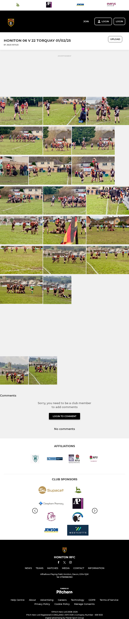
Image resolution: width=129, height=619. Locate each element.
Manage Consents (84, 604)
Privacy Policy (42, 604)
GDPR (92, 600)
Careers (62, 600)
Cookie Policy (62, 604)
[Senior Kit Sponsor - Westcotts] (77, 531)
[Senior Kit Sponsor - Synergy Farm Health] (77, 517)
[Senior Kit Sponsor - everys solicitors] (111, 5)
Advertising (46, 600)
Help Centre (18, 600)
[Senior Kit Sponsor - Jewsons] (80, 5)
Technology (77, 600)
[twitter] (64, 563)
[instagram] (70, 563)
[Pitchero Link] (64, 592)
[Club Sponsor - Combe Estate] (17, 5)
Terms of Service (109, 600)
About (32, 600)
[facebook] (58, 563)
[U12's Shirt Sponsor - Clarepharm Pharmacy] (51, 504)
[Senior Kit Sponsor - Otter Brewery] (51, 517)
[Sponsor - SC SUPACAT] (51, 491)
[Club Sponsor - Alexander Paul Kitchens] (49, 5)
